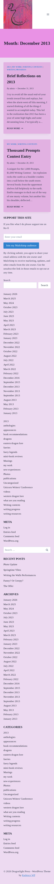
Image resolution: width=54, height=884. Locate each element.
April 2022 (9, 364)
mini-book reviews (13, 456)
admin (12, 88)
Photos (6, 474)
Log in (6, 527)
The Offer (8, 586)
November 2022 (11, 347)
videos (6, 491)
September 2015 (11, 382)
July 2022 (8, 360)
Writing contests (32, 67)
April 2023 (9, 325)
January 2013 (10, 413)
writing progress (16, 70)
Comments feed (11, 536)
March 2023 (9, 329)
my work (17, 67)
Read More (15, 128)
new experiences (11, 469)
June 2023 (8, 316)
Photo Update (10, 564)
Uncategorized (10, 483)
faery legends (10, 452)
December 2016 (11, 378)
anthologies (9, 425)
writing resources (12, 513)
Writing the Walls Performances (19, 575)
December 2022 (11, 342)
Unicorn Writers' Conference (18, 487)
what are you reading (14, 500)
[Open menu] (48, 14)
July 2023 (8, 311)
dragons (7, 438)
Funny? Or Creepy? (13, 580)
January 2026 (10, 294)
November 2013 (11, 391)
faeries (6, 447)
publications (9, 478)
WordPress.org (10, 540)
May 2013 (8, 404)
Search (6, 280)
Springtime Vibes (12, 570)
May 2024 (8, 303)
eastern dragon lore (13, 443)
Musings (7, 461)
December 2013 (11, 386)
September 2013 (11, 395)
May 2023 (8, 320)
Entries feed (9, 532)
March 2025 (9, 298)
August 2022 (10, 355)
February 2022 (10, 373)
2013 (9, 67)
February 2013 (10, 408)
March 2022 (9, 369)
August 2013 (10, 400)
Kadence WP (28, 875)
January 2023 (10, 338)
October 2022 (10, 351)
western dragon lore (13, 496)
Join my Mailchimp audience (21, 245)
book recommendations (15, 434)
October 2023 (10, 307)
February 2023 (10, 333)
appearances (9, 430)
